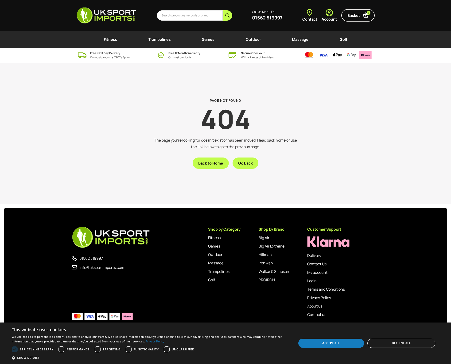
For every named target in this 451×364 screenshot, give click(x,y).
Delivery (314, 255)
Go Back (245, 163)
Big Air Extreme (271, 246)
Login (312, 280)
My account (317, 272)
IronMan (266, 263)
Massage (300, 39)
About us (315, 306)
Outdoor (253, 39)
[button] (150, 357)
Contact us (316, 314)
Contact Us (317, 263)
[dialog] (225, 343)
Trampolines (159, 39)
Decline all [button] (401, 343)
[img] (106, 15)
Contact (309, 19)
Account (329, 19)
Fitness (110, 39)
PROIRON (267, 279)
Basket (358, 14)
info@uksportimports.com (101, 267)
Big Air (264, 237)
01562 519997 (267, 18)
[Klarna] (328, 242)
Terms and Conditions (326, 289)
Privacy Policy (319, 297)
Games (208, 39)
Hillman (265, 254)
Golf (343, 39)
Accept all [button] (331, 343)
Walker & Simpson (274, 271)
